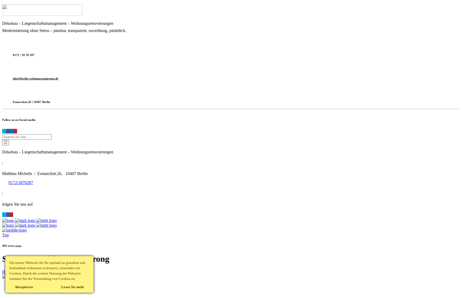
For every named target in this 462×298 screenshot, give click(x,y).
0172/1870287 (21, 182)
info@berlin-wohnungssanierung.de (35, 78)
